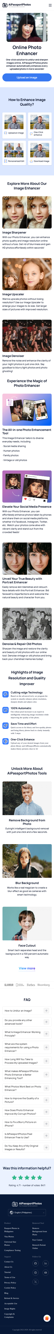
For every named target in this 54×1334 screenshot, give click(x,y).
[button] (27, 1011)
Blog (6, 1293)
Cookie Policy (10, 1288)
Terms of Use (9, 1277)
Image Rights (9, 1308)
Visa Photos (9, 1236)
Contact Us (8, 1261)
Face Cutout (37, 1240)
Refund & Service (11, 1298)
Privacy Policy (10, 1282)
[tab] (27, 1011)
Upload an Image (27, 77)
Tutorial (7, 1272)
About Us (8, 1267)
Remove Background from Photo (39, 1231)
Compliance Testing (12, 1250)
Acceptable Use (10, 1303)
